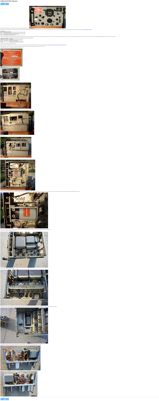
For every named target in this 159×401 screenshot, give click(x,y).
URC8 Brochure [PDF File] (88, 29)
